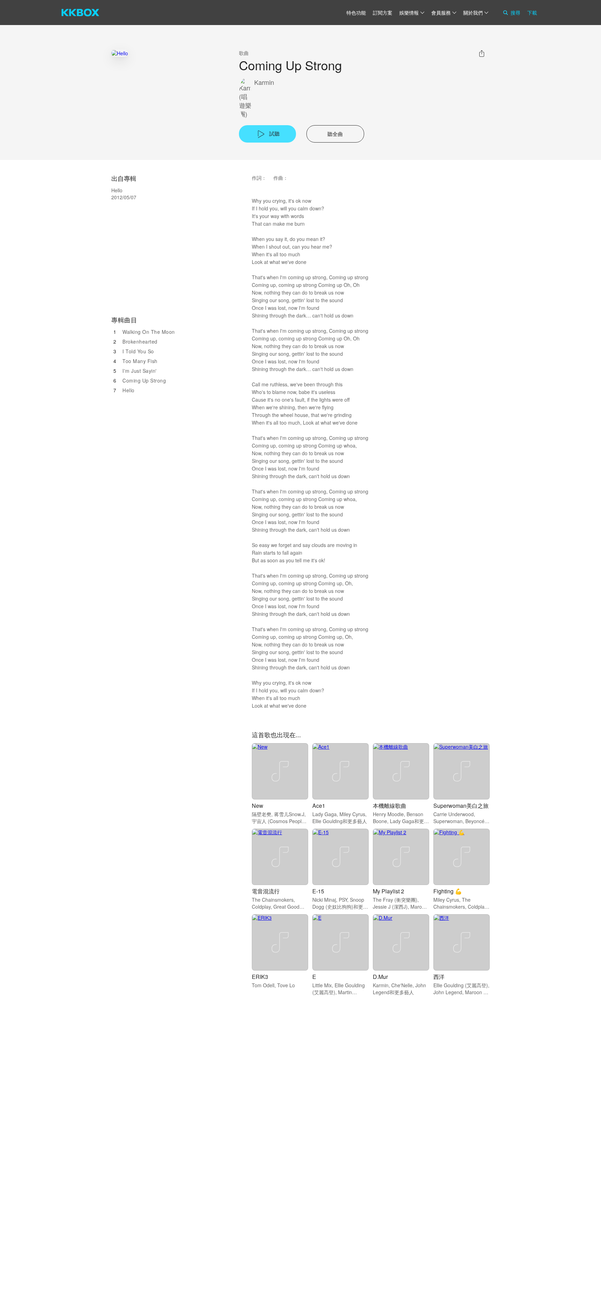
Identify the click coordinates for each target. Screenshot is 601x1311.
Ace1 (318, 806)
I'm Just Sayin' (139, 370)
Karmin (264, 82)
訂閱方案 (382, 12)
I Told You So (138, 351)
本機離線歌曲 (389, 806)
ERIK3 (260, 977)
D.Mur (380, 977)
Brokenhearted (140, 341)
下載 (532, 12)
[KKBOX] (80, 12)
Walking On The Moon (148, 331)
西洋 (438, 977)
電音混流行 (266, 891)
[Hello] (119, 53)
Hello (128, 390)
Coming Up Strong (144, 380)
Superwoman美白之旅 (461, 806)
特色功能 (356, 12)
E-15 (318, 891)
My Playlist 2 (388, 891)
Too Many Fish (140, 360)
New (257, 806)
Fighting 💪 (447, 891)
